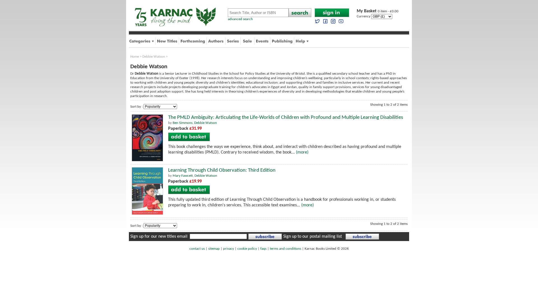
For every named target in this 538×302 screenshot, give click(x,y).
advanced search (240, 19)
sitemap (214, 249)
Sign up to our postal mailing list (312, 236)
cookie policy (247, 249)
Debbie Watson (153, 56)
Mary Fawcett (183, 176)
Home (134, 56)
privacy (228, 249)
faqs (263, 249)
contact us (197, 249)
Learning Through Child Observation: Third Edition (221, 170)
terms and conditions (285, 249)
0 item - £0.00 (377, 11)
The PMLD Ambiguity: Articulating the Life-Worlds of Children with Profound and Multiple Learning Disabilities (285, 117)
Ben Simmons (183, 123)
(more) (302, 152)
